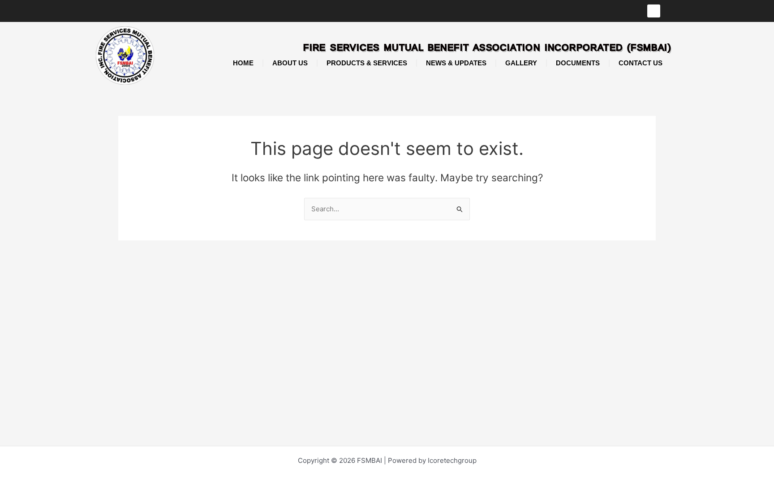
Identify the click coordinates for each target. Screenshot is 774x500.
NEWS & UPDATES (456, 63)
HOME (243, 63)
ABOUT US (290, 63)
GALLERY (521, 63)
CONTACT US (640, 63)
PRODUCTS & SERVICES (367, 63)
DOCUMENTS (578, 63)
